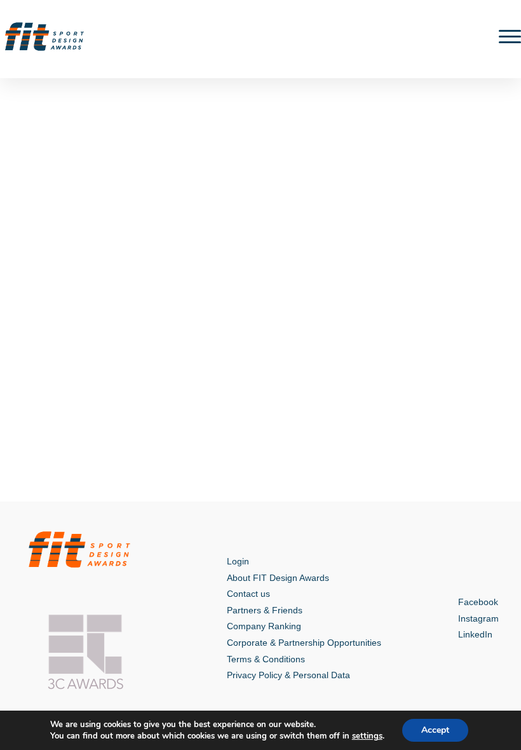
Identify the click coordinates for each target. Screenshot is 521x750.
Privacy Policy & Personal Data (288, 675)
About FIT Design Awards (278, 578)
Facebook (478, 602)
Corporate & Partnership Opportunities (304, 643)
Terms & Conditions (266, 659)
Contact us (248, 594)
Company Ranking (264, 626)
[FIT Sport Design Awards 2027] (44, 36)
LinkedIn (475, 634)
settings (367, 736)
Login (238, 561)
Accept (435, 730)
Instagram (478, 618)
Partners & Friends (264, 610)
